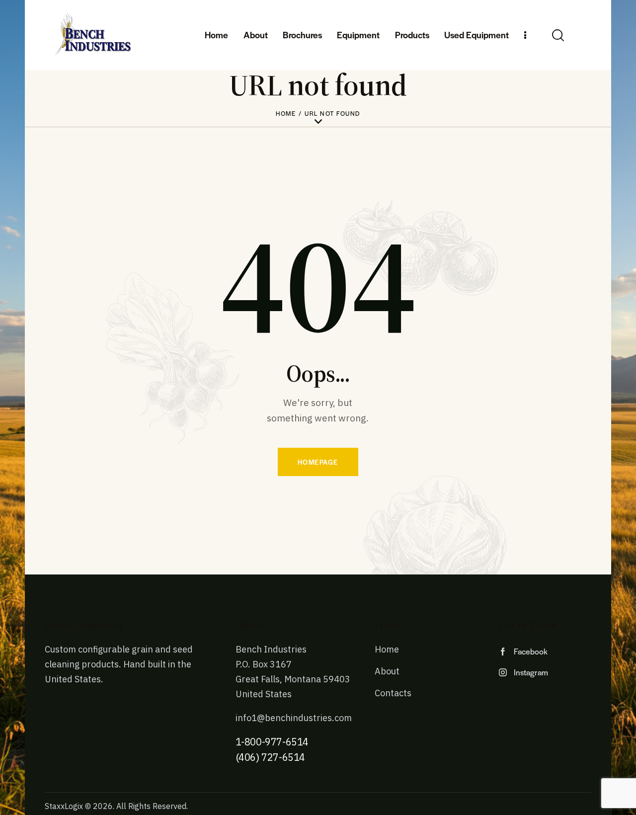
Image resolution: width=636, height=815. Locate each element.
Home (286, 113)
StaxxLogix (64, 806)
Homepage (318, 462)
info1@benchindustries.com (294, 718)
